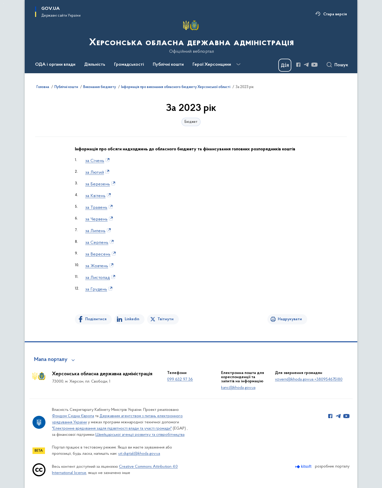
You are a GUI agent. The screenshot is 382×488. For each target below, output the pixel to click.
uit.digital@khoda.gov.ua (139, 454)
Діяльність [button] (94, 64)
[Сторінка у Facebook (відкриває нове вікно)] (298, 65)
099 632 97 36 (180, 379)
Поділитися (96, 319)
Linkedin (132, 319)
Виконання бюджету (99, 87)
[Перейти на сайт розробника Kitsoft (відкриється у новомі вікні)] (303, 467)
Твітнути (165, 319)
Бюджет (191, 122)
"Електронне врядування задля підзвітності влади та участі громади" (112, 428)
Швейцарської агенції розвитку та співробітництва (140, 435)
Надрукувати (290, 319)
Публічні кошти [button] (168, 64)
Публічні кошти (66, 87)
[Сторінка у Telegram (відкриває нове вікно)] (306, 65)
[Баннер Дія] (284, 65)
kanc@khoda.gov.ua (238, 388)
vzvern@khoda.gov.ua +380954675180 (309, 379)
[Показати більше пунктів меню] (238, 64)
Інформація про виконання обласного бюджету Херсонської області (175, 87)
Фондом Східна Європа (73, 416)
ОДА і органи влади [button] (55, 64)
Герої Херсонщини (212, 64)
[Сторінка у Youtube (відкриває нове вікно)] (314, 65)
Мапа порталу (51, 360)
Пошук (341, 65)
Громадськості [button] (129, 64)
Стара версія (335, 14)
